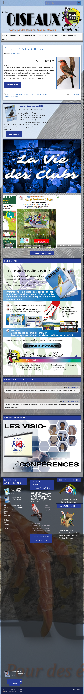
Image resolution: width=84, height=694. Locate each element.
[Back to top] (79, 689)
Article (13, 53)
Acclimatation (19, 94)
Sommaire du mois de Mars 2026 (17, 507)
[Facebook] (3, 2)
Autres (4, 40)
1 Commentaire (75, 94)
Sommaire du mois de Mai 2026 (17, 491)
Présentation (14, 96)
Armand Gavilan (39, 94)
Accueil (4, 35)
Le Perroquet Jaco (73, 387)
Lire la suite (12, 85)
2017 (8, 94)
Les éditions (54, 35)
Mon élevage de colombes (70, 401)
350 (12, 94)
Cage (46, 94)
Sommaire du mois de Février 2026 (18, 673)
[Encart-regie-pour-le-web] (42, 319)
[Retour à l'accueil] (42, 19)
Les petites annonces (67, 35)
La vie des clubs (42, 35)
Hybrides (18, 53)
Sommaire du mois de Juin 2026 (30, 106)
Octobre (7, 96)
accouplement (28, 94)
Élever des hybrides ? (23, 49)
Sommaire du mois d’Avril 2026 (17, 499)
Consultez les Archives (15, 682)
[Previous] (7, 221)
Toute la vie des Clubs (42, 253)
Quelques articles (28, 35)
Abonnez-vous (15, 35)
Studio (20, 691)
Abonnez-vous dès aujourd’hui (41, 539)
